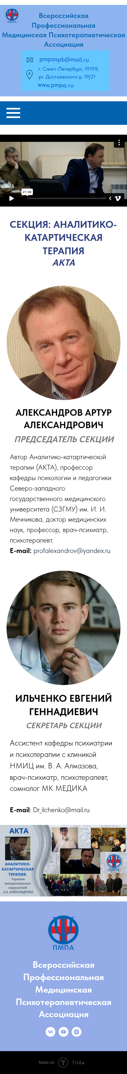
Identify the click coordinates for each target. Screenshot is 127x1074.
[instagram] (76, 1035)
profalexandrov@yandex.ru (72, 550)
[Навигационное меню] (13, 113)
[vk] (50, 1035)
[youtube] (63, 1035)
